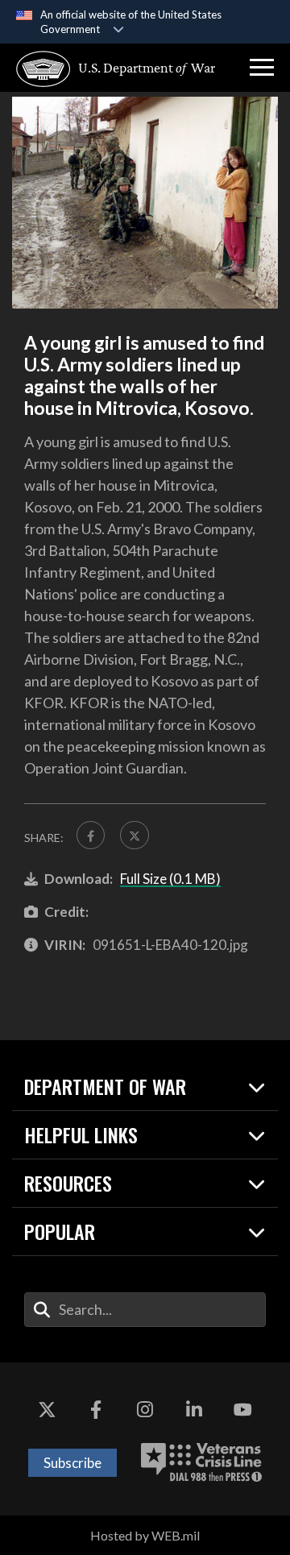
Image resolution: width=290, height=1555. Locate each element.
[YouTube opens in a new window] (243, 1411)
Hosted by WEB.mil (145, 1535)
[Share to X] (134, 835)
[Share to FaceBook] (91, 835)
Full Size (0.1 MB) (170, 878)
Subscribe (73, 1462)
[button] (262, 68)
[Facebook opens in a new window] (96, 1411)
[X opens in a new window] (47, 1411)
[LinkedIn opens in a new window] (194, 1411)
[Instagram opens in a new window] (145, 1411)
